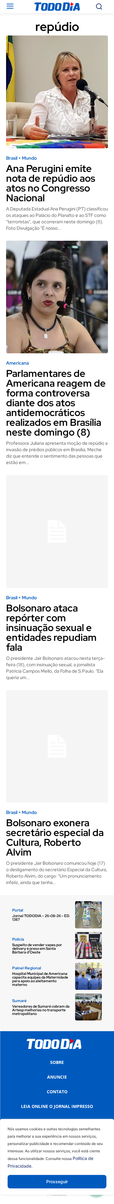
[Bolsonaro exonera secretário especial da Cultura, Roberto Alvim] (57, 746)
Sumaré (19, 1001)
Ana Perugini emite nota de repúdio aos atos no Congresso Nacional (50, 183)
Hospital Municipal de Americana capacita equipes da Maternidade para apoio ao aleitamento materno (40, 979)
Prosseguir (57, 1181)
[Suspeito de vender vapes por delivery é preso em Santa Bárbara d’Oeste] (88, 945)
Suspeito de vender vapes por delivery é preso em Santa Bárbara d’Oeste (37, 948)
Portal (17, 910)
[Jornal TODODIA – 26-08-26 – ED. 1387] (88, 914)
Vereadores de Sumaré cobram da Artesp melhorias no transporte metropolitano (41, 1010)
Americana (17, 363)
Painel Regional (26, 968)
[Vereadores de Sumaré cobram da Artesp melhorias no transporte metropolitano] (88, 1007)
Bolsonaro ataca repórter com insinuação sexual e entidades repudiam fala (51, 627)
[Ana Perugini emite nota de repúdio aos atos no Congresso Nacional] (57, 91)
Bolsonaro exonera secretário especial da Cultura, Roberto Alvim (55, 837)
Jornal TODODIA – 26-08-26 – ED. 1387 (41, 917)
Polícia (18, 939)
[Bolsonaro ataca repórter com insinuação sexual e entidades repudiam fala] (57, 531)
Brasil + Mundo (21, 158)
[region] (57, 1161)
